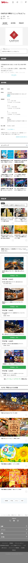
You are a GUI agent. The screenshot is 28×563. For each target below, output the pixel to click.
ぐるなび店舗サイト (11, 129)
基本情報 (3, 82)
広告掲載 (22, 547)
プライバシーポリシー (19, 543)
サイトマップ (5, 543)
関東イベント (20, 515)
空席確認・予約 (14, 275)
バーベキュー (9, 379)
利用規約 (11, 543)
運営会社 (14, 550)
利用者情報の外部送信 (4, 545)
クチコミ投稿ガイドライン (16, 545)
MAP (8, 95)
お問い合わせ (4, 547)
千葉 (12, 500)
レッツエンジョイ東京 (5, 515)
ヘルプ (24, 545)
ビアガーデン (17, 379)
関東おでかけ (14, 515)
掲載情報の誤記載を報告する (21, 136)
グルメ (17, 500)
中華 (22, 500)
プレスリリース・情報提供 (14, 547)
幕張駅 (6, 500)
